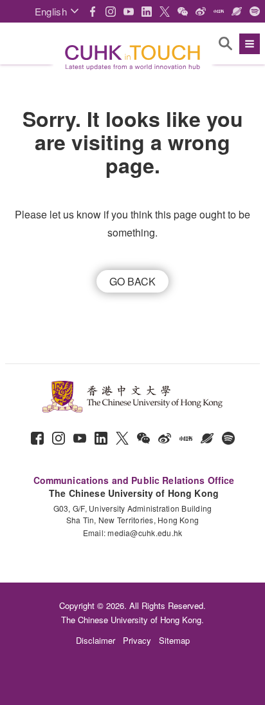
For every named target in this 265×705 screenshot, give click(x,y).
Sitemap (174, 640)
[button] (56, 11)
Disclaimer (95, 640)
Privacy (137, 640)
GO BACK (132, 281)
